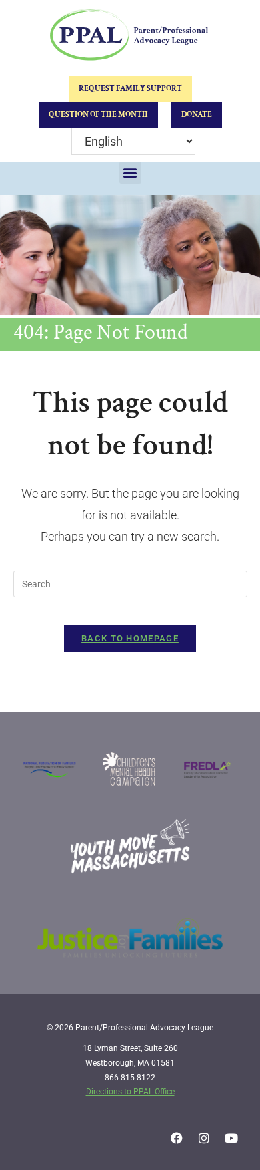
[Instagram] (204, 1138)
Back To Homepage (130, 638)
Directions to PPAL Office (130, 1091)
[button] (130, 173)
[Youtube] (231, 1138)
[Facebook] (177, 1138)
